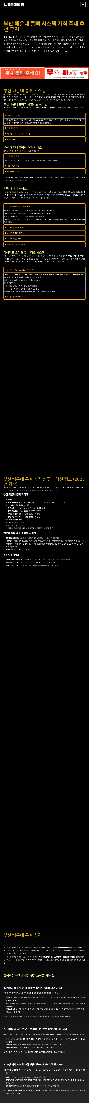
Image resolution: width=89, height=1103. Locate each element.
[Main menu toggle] (83, 4)
